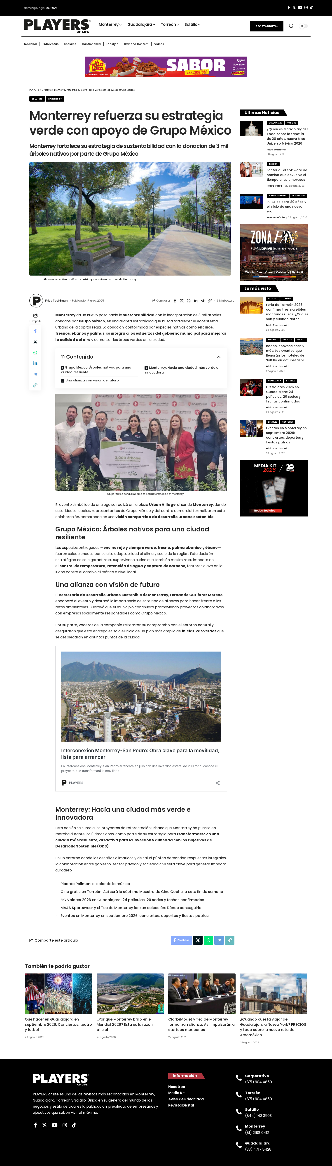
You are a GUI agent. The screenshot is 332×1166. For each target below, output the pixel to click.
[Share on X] (182, 300)
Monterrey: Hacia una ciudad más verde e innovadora (181, 370)
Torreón (273, 164)
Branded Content (278, 196)
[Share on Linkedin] (196, 300)
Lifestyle (37, 98)
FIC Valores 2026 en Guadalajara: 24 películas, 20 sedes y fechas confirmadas (132, 899)
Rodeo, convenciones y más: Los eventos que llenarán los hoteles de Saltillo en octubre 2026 (285, 353)
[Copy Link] (210, 300)
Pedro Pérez (274, 186)
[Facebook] (289, 8)
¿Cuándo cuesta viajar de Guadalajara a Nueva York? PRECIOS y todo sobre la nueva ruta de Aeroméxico (273, 1027)
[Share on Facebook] (175, 300)
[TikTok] (311, 8)
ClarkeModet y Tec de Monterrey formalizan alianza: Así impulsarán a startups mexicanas (201, 1024)
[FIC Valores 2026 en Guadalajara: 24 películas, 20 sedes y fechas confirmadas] (251, 387)
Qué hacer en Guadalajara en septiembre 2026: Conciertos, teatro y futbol (58, 1024)
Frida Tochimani (56, 300)
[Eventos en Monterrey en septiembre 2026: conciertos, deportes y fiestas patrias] (251, 428)
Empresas (273, 339)
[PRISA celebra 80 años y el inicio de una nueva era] (251, 201)
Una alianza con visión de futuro (92, 380)
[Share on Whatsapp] (189, 300)
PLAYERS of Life (276, 217)
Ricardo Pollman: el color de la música (95, 883)
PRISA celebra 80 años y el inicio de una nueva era (286, 207)
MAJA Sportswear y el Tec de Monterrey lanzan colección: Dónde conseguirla (131, 907)
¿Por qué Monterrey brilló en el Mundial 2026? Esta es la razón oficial (125, 1024)
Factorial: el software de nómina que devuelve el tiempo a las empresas (287, 175)
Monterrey (55, 98)
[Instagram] (306, 8)
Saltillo (301, 339)
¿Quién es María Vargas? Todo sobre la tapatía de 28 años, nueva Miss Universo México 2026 (287, 136)
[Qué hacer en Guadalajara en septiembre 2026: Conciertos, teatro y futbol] (58, 993)
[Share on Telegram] (203, 300)
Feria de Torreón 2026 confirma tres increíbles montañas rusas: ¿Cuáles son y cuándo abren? (287, 311)
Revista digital (267, 26)
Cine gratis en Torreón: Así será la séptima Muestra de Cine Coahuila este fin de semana (142, 891)
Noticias (291, 123)
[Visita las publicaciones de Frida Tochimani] (36, 300)
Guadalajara (275, 123)
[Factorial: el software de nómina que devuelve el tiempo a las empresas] (251, 169)
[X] (294, 8)
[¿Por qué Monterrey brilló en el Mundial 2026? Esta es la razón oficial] (130, 993)
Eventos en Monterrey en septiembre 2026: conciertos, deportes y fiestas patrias (135, 915)
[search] (291, 26)
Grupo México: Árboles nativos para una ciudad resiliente (96, 369)
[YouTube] (300, 8)
